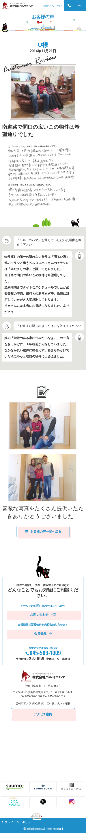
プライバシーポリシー (19, 822)
